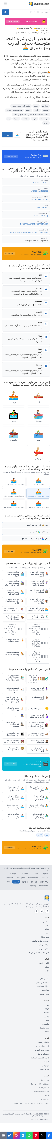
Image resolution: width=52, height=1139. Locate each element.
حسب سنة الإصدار (42, 1050)
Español (34, 874)
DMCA (46, 1095)
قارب (34, 119)
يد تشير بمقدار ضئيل (38, 708)
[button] (26, 181)
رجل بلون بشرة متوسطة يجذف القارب (15, 807)
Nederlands (33, 878)
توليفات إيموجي (43, 1042)
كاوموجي (45, 1065)
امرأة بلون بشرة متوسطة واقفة (40, 689)
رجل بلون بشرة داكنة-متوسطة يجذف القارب (40, 816)
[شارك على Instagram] (16, 1135)
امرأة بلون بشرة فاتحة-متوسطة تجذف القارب (15, 798)
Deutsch (24, 874)
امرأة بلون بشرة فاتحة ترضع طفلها (39, 716)
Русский (9, 878)
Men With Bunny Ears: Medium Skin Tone (38, 679)
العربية (16, 882)
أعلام (47, 925)
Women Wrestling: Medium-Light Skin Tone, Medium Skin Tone (14, 629)
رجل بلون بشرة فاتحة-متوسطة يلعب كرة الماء (15, 592)
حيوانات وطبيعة (43, 945)
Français (13, 874)
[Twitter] (42, 911)
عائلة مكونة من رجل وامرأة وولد (15, 734)
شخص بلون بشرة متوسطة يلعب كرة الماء (14, 654)
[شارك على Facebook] (49, 1135)
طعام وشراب (44, 949)
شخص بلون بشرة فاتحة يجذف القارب (39, 806)
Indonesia (43, 886)
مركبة (16, 119)
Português (20, 878)
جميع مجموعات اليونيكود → (39, 952)
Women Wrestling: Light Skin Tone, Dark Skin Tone (40, 643)
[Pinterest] (36, 911)
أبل (48, 1005)
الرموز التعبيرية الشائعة (40, 1058)
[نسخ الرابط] (10, 1135)
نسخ (7, 135)
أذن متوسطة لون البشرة (40, 698)
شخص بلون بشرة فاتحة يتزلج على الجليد (39, 574)
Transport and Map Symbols (36, 240)
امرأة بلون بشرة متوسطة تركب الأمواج (15, 574)
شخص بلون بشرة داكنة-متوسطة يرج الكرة (14, 601)
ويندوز (47, 1016)
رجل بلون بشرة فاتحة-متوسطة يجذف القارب (40, 798)
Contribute (44, 1080)
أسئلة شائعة (44, 1069)
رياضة (37, 110)
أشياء (47, 929)
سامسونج (45, 1024)
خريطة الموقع (44, 1119)
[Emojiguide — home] (39, 4)
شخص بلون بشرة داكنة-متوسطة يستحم (15, 690)
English (45, 874)
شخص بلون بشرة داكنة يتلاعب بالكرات (39, 601)
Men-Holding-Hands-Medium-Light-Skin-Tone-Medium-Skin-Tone (14, 678)
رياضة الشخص (43, 30)
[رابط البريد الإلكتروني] (3, 1135)
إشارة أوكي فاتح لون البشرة (15, 709)
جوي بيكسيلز (44, 1028)
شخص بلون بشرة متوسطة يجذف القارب (39, 789)
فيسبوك (46, 1012)
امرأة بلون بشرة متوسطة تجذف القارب (15, 816)
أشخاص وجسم (43, 922)
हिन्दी (8, 882)
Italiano (45, 878)
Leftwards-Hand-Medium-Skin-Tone (38, 734)
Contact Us (44, 1099)
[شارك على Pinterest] (36, 1135)
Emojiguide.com (42, 28)
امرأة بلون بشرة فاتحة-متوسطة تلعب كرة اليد (40, 583)
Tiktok (46, 1032)
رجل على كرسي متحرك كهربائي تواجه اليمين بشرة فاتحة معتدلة (14, 700)
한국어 (25, 882)
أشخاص (45, 106)
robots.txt (34, 1119)
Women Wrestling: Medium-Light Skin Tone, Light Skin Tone (39, 629)
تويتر (47, 1020)
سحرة (19, 715)
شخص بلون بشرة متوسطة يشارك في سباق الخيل (14, 617)
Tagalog (32, 886)
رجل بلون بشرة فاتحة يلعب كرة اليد (39, 616)
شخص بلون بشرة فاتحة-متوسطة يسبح (38, 609)
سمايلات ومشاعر (42, 982)
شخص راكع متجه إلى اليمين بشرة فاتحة (40, 749)
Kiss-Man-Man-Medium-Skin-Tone (14, 741)
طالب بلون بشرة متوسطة (40, 741)
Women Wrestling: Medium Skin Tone (14, 609)
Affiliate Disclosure (41, 1092)
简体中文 (44, 882)
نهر (47, 835)
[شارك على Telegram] (23, 1135)
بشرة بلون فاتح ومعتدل (21, 106)
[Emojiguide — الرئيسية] (46, 898)
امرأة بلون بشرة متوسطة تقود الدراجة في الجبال (14, 583)
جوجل (47, 1008)
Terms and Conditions (40, 1084)
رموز (47, 933)
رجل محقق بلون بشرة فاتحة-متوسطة (15, 724)
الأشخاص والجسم (25, 28)
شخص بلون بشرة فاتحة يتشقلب (15, 640)
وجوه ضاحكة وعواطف (40, 941)
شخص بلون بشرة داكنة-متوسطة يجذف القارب (15, 789)
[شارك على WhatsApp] (29, 1135)
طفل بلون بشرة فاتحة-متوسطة (15, 749)
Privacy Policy (43, 1088)
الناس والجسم (43, 963)
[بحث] (5, 12)
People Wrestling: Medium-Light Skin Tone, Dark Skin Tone (39, 656)
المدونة (46, 1062)
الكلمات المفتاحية (42, 1046)
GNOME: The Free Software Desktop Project (30, 1103)
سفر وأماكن (44, 937)
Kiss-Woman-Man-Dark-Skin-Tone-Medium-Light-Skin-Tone (38, 725)
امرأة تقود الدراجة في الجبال (39, 591)
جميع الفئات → (44, 994)
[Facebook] (47, 911)
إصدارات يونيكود (43, 1054)
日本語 (34, 882)
